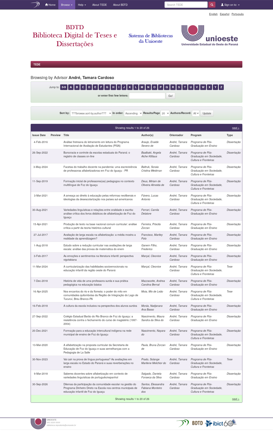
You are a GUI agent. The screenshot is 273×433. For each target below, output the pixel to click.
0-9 (64, 87)
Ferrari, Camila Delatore (150, 211)
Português (238, 14)
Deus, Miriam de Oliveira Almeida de (152, 183)
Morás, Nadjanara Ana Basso (151, 307)
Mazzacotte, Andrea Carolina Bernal (153, 282)
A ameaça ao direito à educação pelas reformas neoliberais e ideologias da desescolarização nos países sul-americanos (100, 197)
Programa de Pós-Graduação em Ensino (204, 143)
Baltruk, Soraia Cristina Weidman (151, 168)
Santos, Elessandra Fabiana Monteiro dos (152, 387)
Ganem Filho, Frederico (149, 247)
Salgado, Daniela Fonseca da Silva (151, 375)
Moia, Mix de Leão (152, 291)
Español (224, 14)
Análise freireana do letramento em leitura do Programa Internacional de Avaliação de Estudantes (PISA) (96, 143)
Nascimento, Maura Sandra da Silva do (152, 318)
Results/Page (151, 113)
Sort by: (65, 113)
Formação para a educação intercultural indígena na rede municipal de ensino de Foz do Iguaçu (97, 332)
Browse (66, 5)
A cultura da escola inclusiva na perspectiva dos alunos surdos (100, 306)
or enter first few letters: (113, 95)
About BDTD (120, 5)
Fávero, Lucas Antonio (149, 197)
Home (52, 5)
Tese (230, 266)
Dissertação (234, 142)
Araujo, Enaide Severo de (150, 143)
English (213, 14)
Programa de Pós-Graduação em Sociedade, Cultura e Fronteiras (206, 156)
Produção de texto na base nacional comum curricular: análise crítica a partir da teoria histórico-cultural (100, 226)
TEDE (36, 64)
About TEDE (99, 5)
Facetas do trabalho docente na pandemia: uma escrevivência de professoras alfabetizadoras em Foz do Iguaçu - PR (100, 168)
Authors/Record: (180, 113)
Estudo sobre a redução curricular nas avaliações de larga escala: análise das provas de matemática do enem (98, 247)
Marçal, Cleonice (151, 256)
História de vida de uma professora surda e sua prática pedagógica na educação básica (96, 282)
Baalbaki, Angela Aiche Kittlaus (151, 154)
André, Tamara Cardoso (178, 143)
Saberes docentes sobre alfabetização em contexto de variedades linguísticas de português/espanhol (96, 375)
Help (81, 5)
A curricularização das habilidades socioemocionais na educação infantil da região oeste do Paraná (96, 268)
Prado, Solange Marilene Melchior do (153, 361)
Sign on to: (231, 5)
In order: (118, 113)
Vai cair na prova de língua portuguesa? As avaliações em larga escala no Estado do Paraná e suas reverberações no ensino (99, 362)
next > (235, 128)
